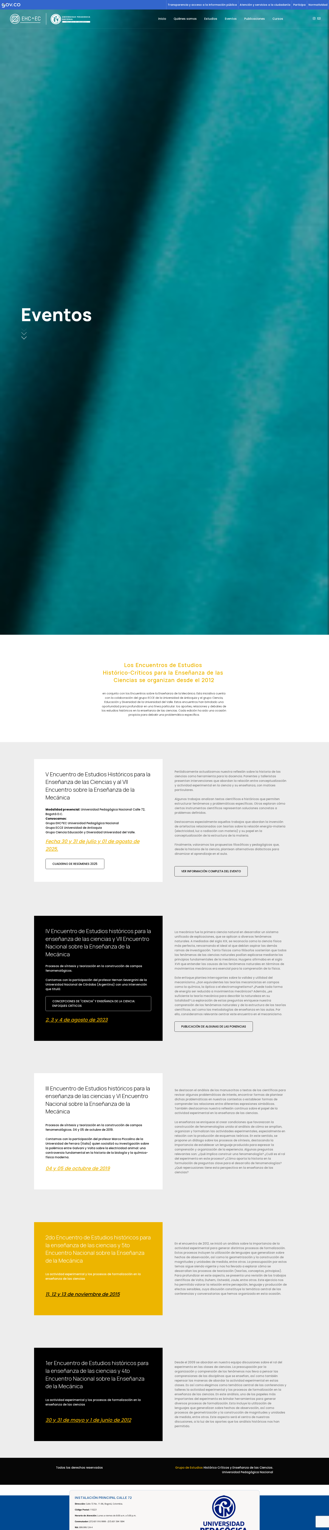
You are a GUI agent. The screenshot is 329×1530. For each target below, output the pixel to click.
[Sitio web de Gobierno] (83, 5)
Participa (299, 5)
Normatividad (317, 5)
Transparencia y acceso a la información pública (202, 5)
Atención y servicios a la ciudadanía (265, 5)
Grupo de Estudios (189, 1468)
